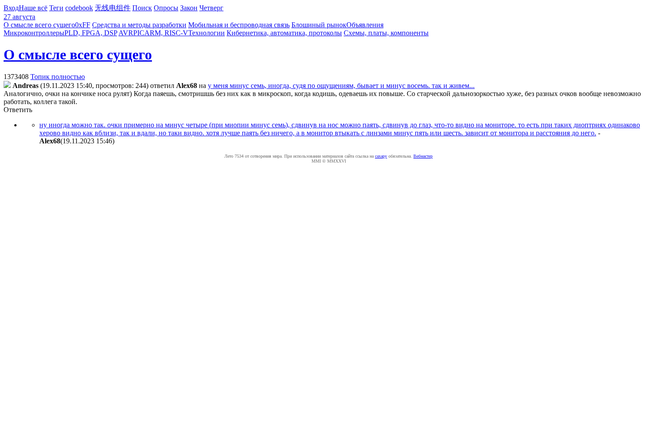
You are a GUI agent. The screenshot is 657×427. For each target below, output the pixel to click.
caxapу (381, 156)
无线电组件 (113, 8)
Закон (189, 8)
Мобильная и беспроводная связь (239, 25)
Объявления (364, 25)
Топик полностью (57, 76)
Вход (11, 8)
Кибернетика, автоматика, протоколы (284, 33)
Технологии (206, 33)
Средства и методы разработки (139, 25)
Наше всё (33, 8)
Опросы (166, 8)
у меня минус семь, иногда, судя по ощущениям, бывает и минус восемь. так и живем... (341, 85)
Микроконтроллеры (34, 33)
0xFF (82, 25)
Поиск (142, 8)
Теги (56, 8)
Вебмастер (423, 156)
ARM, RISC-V (166, 33)
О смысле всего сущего (39, 25)
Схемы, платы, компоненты (386, 33)
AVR (125, 33)
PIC (138, 33)
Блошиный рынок (318, 25)
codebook (79, 8)
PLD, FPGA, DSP (90, 33)
